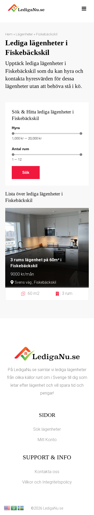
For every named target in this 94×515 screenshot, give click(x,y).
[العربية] (14, 507)
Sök (25, 172)
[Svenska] (20, 507)
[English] (7, 507)
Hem (9, 34)
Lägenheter (24, 34)
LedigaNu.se (53, 508)
